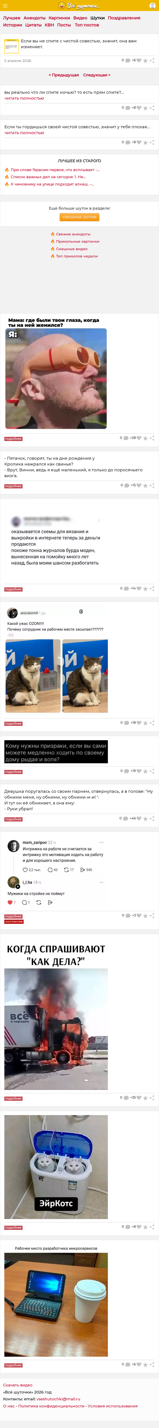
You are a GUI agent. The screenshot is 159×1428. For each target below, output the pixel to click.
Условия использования (113, 1406)
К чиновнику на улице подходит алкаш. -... (52, 184)
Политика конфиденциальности (51, 1406)
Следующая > (97, 75)
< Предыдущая (64, 75)
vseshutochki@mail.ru (58, 1399)
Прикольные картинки (77, 241)
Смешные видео (72, 249)
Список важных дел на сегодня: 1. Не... (48, 177)
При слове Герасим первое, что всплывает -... (55, 170)
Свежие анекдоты (73, 234)
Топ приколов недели (77, 256)
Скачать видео (18, 1385)
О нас (9, 1406)
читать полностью (24, 98)
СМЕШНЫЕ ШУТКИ (79, 217)
